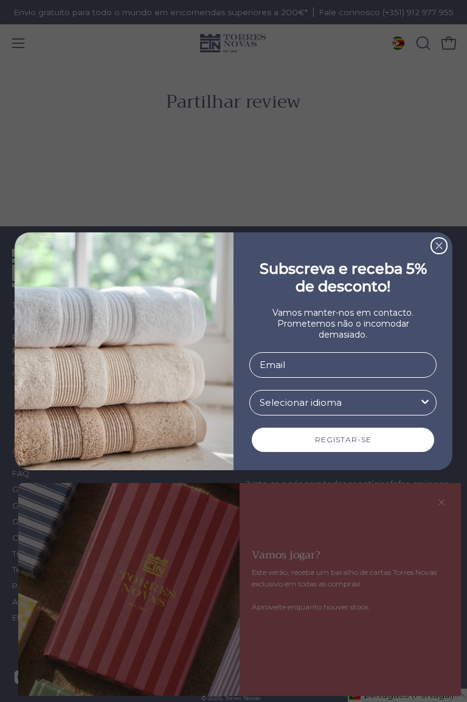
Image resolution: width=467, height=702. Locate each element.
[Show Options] (425, 403)
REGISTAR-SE (343, 439)
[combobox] (339, 403)
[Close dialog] (439, 245)
